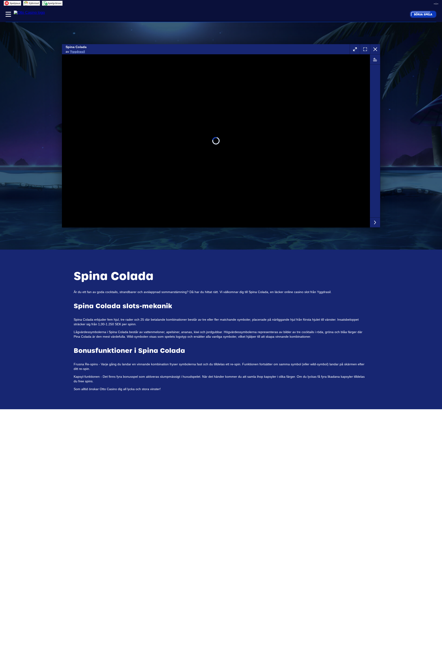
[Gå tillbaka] (375, 49)
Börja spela (423, 14)
